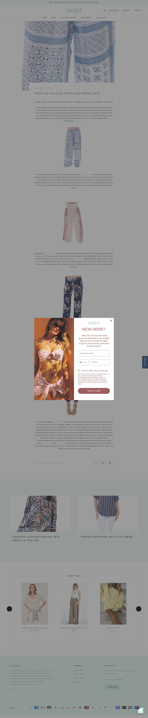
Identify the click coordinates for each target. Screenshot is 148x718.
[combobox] (83, 362)
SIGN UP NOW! (93, 391)
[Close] (111, 320)
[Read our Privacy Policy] (108, 374)
